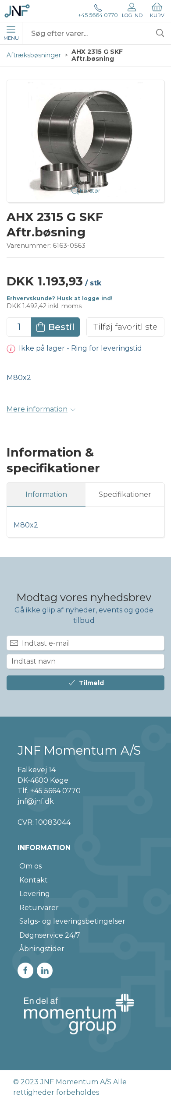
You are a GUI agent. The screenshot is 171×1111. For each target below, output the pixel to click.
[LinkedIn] (45, 970)
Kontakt (33, 880)
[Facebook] (25, 970)
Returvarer (39, 908)
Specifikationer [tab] (125, 494)
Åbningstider (41, 949)
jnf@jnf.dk (36, 801)
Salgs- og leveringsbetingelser (72, 921)
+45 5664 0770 (98, 15)
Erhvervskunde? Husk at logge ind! (60, 298)
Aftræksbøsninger (34, 55)
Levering (34, 894)
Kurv (157, 15)
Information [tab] (46, 494)
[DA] (17, 11)
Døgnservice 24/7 (49, 935)
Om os (30, 866)
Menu (11, 38)
